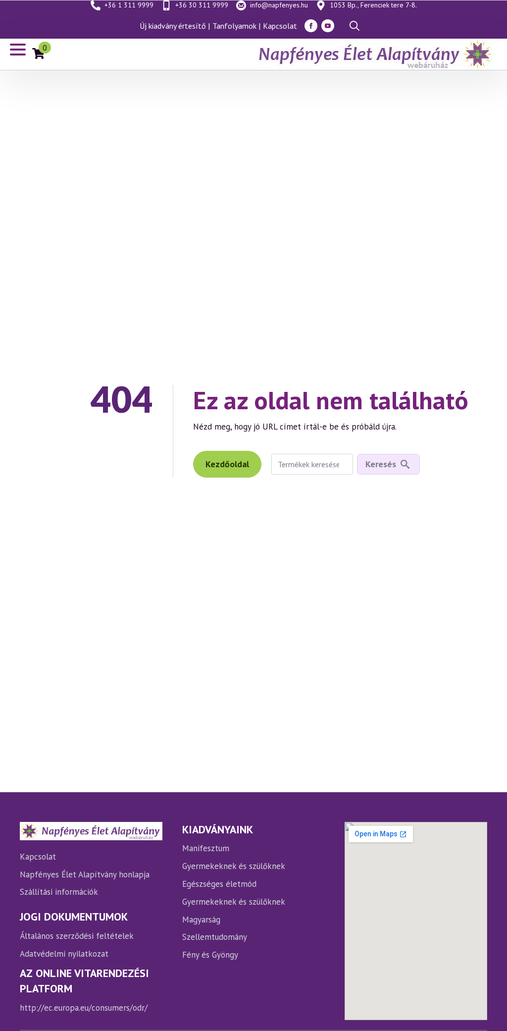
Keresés (380, 464)
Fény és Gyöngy (210, 954)
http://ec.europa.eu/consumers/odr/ (84, 1007)
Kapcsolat (280, 26)
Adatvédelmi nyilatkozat (64, 953)
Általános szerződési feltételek (77, 935)
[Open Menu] (18, 49)
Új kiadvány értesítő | (175, 26)
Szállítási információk (59, 891)
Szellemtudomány (214, 936)
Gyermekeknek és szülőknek (233, 866)
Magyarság (201, 919)
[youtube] (327, 25)
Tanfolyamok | (236, 26)
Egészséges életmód (219, 883)
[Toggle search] (354, 26)
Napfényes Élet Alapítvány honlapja (85, 874)
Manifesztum (205, 848)
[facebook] (310, 25)
